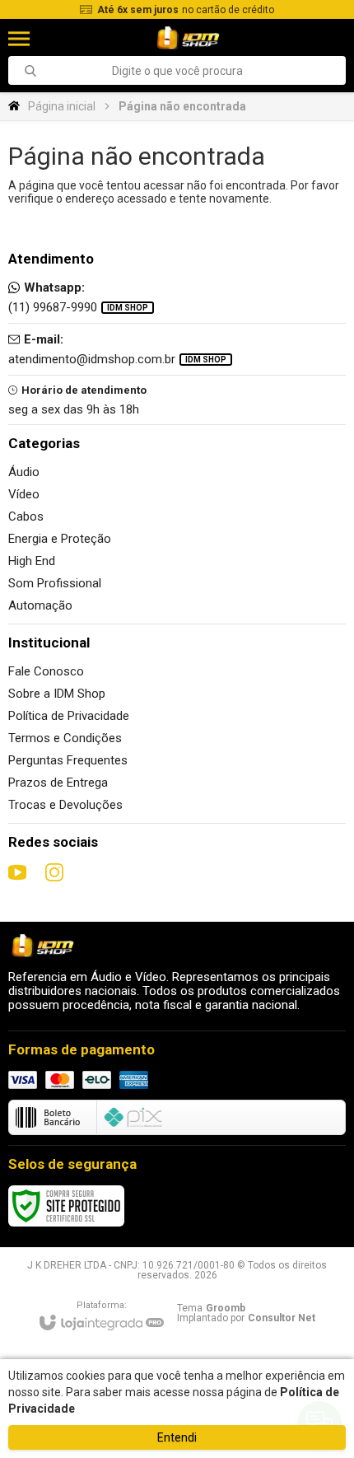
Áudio (24, 472)
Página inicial (61, 106)
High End (31, 561)
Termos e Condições (65, 738)
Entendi (177, 1437)
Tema (211, 1308)
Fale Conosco (46, 671)
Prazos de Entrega (58, 782)
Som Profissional (54, 583)
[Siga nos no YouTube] (17, 872)
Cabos (26, 516)
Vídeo (24, 494)
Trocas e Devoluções (65, 804)
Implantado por (246, 1318)
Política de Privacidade (68, 715)
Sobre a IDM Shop (56, 693)
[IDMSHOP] (187, 38)
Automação (40, 605)
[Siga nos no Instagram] (54, 872)
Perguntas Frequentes (68, 760)
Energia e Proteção (59, 538)
